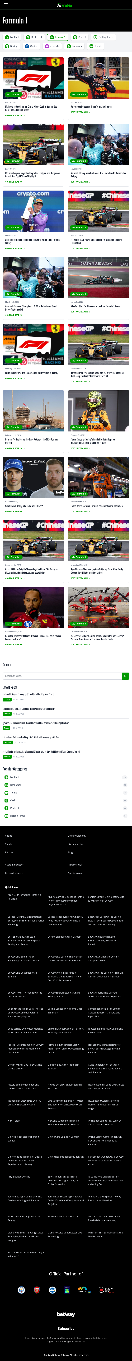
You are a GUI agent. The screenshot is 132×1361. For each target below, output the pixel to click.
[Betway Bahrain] (66, 5)
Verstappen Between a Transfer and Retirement (91, 106)
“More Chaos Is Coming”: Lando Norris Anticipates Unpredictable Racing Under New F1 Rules (93, 441)
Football (7, 699)
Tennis (6, 728)
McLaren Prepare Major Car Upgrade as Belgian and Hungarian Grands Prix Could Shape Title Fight (32, 175)
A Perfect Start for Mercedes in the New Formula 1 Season (96, 306)
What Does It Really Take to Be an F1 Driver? (24, 506)
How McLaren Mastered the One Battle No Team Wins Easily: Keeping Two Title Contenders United (97, 571)
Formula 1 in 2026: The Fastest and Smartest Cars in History (31, 372)
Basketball (8, 742)
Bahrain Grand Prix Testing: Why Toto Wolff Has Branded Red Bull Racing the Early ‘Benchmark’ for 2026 (97, 374)
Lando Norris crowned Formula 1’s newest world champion (97, 506)
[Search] (125, 676)
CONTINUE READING (14, 115)
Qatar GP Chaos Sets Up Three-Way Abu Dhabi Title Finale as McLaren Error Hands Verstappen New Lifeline (31, 571)
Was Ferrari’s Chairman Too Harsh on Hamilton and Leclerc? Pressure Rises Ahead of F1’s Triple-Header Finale (97, 637)
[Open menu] (6, 5)
